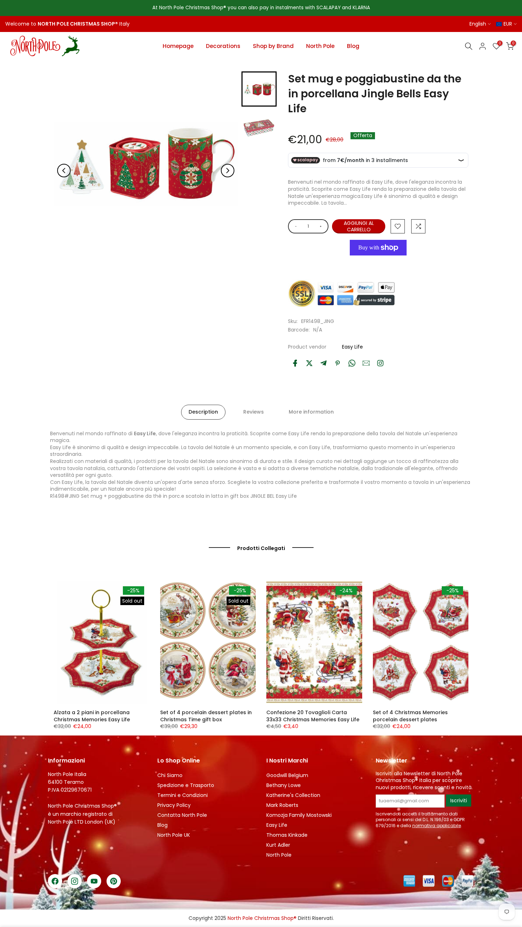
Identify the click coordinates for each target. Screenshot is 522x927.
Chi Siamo (170, 775)
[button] (259, 89)
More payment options (375, 263)
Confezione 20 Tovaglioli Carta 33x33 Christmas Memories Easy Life (312, 716)
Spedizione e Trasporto (185, 785)
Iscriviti (458, 800)
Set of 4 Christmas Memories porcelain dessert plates (410, 716)
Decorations (223, 46)
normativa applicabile (436, 826)
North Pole (320, 46)
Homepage (178, 46)
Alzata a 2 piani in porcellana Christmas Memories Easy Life (92, 716)
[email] (366, 363)
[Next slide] (227, 170)
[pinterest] (338, 363)
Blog (353, 46)
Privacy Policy (174, 805)
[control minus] (294, 226)
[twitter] (309, 363)
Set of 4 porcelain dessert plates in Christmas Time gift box (206, 716)
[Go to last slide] (64, 170)
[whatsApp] (352, 363)
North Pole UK (173, 835)
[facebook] (295, 363)
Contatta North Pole (182, 815)
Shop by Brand (273, 46)
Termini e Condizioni (182, 795)
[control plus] (321, 226)
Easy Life (352, 346)
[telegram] (323, 363)
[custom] (380, 363)
